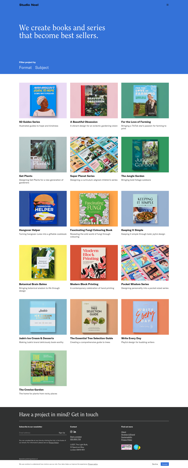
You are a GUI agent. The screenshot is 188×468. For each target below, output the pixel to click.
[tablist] (34, 67)
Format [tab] (25, 67)
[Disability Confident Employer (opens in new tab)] (126, 447)
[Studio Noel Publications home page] (30, 5)
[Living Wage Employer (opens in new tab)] (137, 447)
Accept (165, 464)
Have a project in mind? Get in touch (58, 414)
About (123, 432)
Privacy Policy (54, 443)
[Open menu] (167, 4)
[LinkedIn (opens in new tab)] (75, 432)
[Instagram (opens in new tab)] (71, 432)
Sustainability (126, 437)
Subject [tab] (42, 67)
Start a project (76, 437)
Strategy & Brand (128, 434)
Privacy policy (93, 464)
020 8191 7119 (75, 439)
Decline (155, 464)
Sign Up (62, 433)
